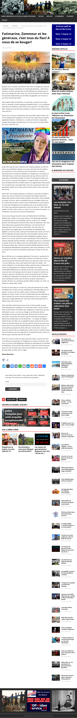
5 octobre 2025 (67, 681)
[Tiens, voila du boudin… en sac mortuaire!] (56, 402)
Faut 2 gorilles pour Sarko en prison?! (67, 480)
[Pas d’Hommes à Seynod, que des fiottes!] (56, 562)
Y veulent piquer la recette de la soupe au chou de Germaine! (67, 640)
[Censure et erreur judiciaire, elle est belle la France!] (56, 537)
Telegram (70, 16)
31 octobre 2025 (67, 369)
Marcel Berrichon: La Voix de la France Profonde (18, 16)
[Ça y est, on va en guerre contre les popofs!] (56, 458)
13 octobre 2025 (67, 588)
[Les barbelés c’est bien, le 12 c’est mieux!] (63, 193)
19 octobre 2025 (67, 518)
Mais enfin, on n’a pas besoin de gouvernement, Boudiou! (67, 664)
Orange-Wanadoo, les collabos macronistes (67, 491)
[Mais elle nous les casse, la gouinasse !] (56, 620)
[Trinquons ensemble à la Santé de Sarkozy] (56, 585)
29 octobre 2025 (67, 394)
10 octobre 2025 (67, 621)
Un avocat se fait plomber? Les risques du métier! (68, 352)
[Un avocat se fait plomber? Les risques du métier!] (56, 353)
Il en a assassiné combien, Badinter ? (67, 628)
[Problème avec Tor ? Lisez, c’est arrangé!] (56, 425)
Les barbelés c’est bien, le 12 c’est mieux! (62, 205)
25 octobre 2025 (67, 450)
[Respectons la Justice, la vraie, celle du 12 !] (9, 439)
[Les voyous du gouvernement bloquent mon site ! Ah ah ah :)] (42, 439)
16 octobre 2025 (67, 541)
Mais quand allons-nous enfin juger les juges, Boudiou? (67, 469)
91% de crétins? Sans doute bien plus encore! (68, 513)
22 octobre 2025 (67, 483)
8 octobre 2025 (67, 645)
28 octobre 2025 (67, 406)
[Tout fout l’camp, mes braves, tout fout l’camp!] (56, 414)
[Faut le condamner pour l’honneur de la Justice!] (56, 653)
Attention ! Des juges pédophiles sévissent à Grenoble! (66, 364)
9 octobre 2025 (67, 631)
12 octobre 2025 (67, 601)
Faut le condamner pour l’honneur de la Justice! (68, 652)
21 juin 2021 (8, 48)
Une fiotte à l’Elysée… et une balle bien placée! (67, 446)
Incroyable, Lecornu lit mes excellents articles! (67, 573)
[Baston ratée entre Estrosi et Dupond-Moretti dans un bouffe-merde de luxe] (56, 387)
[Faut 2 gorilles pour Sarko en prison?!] (56, 481)
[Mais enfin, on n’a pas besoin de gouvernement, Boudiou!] (56, 664)
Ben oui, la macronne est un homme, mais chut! (67, 435)
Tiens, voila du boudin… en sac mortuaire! (66, 401)
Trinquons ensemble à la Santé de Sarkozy (68, 584)
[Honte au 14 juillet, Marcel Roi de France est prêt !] (63, 249)
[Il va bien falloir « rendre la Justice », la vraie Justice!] (56, 526)
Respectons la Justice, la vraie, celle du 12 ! (8, 449)
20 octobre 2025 (67, 506)
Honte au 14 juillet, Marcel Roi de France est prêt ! (63, 261)
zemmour (22, 399)
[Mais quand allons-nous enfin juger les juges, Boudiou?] (56, 470)
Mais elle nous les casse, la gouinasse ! (67, 618)
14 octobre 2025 (67, 577)
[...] (60, 234)
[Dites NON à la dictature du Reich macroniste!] (56, 503)
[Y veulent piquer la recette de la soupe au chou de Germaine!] (56, 640)
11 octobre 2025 (67, 611)
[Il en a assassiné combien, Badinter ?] (56, 630)
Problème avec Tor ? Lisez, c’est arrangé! (67, 424)
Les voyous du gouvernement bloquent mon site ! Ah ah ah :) (42, 450)
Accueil (41, 16)
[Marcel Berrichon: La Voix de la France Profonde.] (38, 13)
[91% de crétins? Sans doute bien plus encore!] (56, 514)
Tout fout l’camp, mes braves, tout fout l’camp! (67, 413)
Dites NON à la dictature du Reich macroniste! (67, 502)
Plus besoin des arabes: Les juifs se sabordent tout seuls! (63, 304)
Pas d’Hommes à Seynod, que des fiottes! (66, 561)
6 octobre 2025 (67, 669)
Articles (49, 16)
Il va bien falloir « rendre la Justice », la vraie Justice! (68, 525)
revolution (11, 399)
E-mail (7, 381)
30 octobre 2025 (67, 379)
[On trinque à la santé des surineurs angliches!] (56, 341)
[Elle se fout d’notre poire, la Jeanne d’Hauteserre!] (56, 678)
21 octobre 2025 (67, 495)
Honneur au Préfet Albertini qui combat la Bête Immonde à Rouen (68, 596)
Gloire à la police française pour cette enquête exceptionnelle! (14, 414)
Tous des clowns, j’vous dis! (66, 608)
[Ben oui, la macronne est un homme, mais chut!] (56, 435)
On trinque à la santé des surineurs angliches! (67, 340)
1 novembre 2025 (67, 356)
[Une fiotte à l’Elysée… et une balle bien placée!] (56, 447)
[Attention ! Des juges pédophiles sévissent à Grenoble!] (56, 364)
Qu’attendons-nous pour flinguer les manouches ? (25, 449)
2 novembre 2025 (67, 344)
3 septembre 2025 (43, 413)
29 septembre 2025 (11, 423)
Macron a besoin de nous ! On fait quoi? (67, 376)
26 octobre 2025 (67, 439)
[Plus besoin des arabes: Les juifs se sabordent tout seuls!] (63, 293)
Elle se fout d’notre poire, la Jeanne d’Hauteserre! (67, 677)
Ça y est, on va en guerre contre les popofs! (67, 457)
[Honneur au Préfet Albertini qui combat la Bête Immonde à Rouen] (56, 596)
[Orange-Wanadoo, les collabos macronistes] (56, 491)
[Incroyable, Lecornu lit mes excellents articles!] (56, 573)
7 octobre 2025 (67, 656)
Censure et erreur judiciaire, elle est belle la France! (67, 536)
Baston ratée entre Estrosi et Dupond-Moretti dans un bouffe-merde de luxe (67, 388)
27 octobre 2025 (67, 417)
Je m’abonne (59, 16)
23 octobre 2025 (67, 473)
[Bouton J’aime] (3, 360)
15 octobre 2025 (67, 565)
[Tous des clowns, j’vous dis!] (56, 610)
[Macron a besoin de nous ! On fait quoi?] (56, 377)
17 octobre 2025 (67, 529)
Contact (4, 20)
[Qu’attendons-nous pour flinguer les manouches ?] (26, 439)
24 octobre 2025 (67, 462)
